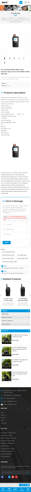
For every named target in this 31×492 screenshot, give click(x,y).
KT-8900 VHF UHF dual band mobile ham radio (20, 336)
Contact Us (4, 423)
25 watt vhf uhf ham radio (8, 449)
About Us (3, 415)
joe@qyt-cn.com (12, 404)
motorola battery (5, 446)
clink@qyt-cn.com (12, 401)
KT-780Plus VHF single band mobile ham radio (19, 360)
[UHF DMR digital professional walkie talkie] (22, 290)
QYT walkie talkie (5, 456)
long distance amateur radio (8, 433)
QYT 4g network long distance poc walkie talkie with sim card (13, 268)
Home (4, 18)
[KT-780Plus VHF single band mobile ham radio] (6, 364)
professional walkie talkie (7, 443)
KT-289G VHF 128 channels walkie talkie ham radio (8, 300)
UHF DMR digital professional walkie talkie (23, 300)
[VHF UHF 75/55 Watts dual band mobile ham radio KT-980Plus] (6, 351)
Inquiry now (24, 485)
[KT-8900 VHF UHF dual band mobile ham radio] (6, 339)
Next (30, 295)
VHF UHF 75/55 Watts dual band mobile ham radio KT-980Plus (19, 349)
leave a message (15, 489)
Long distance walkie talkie (9, 262)
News (2, 420)
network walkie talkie (7, 258)
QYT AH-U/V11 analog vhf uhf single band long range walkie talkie (13, 273)
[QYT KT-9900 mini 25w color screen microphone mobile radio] (6, 376)
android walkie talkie (22, 258)
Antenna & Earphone (7, 321)
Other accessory (6, 324)
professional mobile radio (7, 441)
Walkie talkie (11, 18)
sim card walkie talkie (8, 252)
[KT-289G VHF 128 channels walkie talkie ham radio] (8, 290)
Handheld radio (21, 18)
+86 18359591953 (16, 395)
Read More (15, 340)
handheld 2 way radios (7, 451)
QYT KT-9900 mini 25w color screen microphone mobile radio (19, 374)
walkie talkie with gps (8, 255)
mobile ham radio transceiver (8, 438)
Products (3, 418)
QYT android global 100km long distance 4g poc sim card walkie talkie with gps (15, 218)
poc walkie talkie (21, 255)
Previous (1, 295)
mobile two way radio (6, 435)
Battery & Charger (6, 317)
